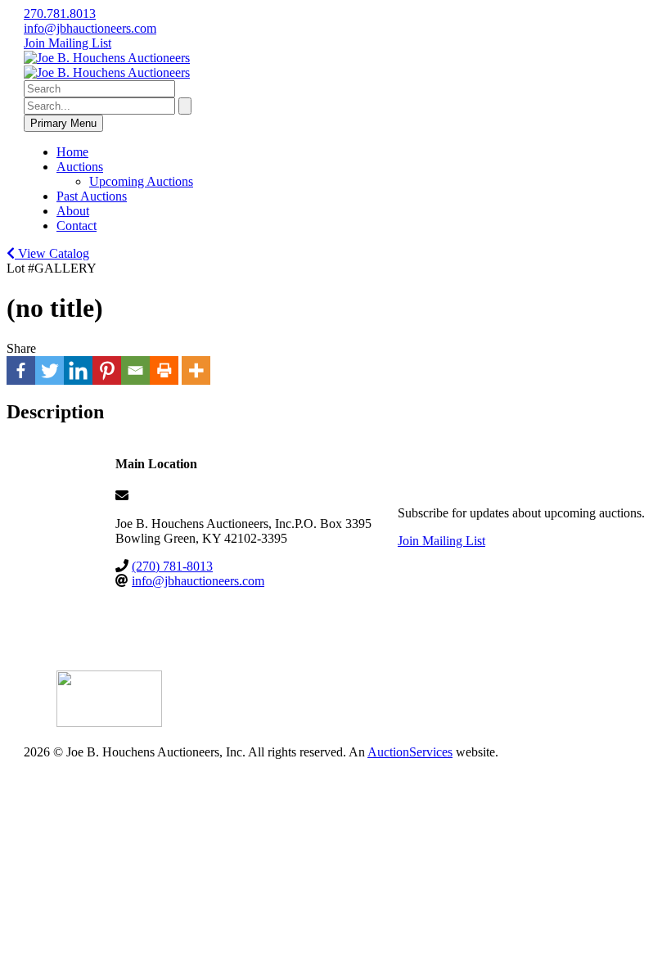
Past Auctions (91, 196)
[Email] (135, 370)
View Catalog (52, 253)
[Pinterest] (106, 370)
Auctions (79, 167)
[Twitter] (49, 370)
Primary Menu (63, 123)
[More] (196, 370)
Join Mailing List (67, 43)
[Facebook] (21, 370)
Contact (76, 225)
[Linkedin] (78, 370)
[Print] (164, 370)
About (72, 211)
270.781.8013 (60, 13)
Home (72, 152)
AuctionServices (410, 752)
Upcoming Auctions (141, 181)
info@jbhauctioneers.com (90, 28)
